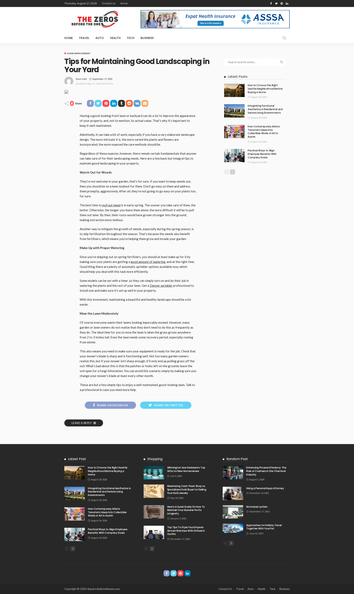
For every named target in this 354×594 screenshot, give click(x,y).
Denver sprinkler (161, 285)
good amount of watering (148, 262)
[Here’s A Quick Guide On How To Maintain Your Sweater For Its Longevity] (154, 512)
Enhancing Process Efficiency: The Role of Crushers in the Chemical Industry (266, 471)
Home (124, 3)
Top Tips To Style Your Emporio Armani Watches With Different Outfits (186, 530)
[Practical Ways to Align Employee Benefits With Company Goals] (234, 155)
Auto (99, 38)
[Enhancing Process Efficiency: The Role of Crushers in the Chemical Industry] (233, 472)
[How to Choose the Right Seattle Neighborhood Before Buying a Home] (234, 90)
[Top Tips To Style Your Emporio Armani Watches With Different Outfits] (154, 532)
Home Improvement (79, 53)
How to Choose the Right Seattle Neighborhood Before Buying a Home (265, 88)
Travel (84, 38)
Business (147, 38)
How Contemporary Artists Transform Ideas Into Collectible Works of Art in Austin (264, 131)
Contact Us (109, 3)
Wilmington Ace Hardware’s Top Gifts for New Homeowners (186, 469)
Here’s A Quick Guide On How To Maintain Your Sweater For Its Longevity (186, 510)
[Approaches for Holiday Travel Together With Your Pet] (233, 528)
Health (115, 38)
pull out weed (111, 205)
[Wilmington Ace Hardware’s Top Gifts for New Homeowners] (154, 472)
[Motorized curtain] (233, 512)
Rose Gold (81, 79)
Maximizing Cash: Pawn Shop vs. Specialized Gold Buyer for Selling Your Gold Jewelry (186, 489)
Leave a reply (81, 423)
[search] (284, 38)
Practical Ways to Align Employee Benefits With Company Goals (262, 154)
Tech (130, 38)
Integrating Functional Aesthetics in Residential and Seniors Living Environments (265, 109)
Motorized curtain (256, 506)
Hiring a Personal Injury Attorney (265, 488)
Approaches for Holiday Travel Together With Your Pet (264, 526)
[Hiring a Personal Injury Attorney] (233, 493)
